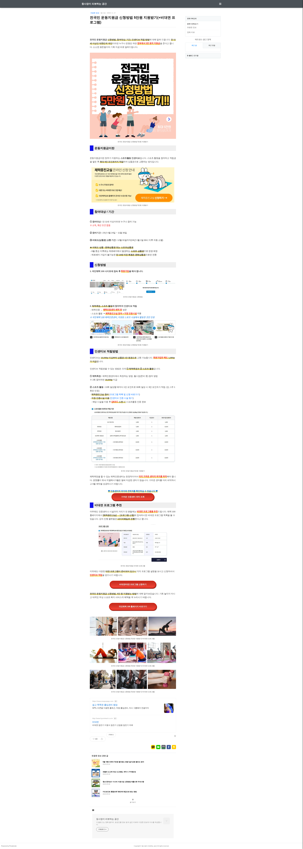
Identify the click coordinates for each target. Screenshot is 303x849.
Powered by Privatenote (9, 846)
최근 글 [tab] (194, 45)
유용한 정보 (94, 13)
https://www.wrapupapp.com (102, 701)
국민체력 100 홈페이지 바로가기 (133, 606)
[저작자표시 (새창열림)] (175, 736)
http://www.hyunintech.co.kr (102, 718)
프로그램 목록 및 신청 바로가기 (124, 394)
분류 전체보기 (192, 24)
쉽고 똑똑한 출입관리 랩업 (105, 705)
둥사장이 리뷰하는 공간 (94, 3)
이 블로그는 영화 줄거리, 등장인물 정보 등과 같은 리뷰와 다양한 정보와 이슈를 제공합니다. (128, 823)
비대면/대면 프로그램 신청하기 (133, 584)
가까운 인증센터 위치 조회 (132, 497)
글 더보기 (133, 802)
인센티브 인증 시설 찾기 (122, 398)
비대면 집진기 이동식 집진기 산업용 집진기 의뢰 (112, 725)
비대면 (95, 722)
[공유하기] (101, 739)
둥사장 (103, 13)
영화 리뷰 (191, 32)
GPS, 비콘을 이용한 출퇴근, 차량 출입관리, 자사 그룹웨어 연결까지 (120, 708)
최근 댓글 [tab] (212, 45)
